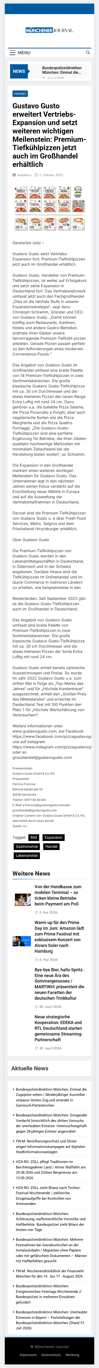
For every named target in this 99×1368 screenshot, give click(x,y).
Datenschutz (51, 1355)
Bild (34, 837)
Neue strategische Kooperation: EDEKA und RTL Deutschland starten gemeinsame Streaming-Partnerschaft (59, 1028)
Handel (20, 93)
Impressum (28, 1355)
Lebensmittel (27, 855)
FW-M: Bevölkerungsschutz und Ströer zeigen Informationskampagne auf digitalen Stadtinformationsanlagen (50, 1146)
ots (25, 826)
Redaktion (24, 175)
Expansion (53, 837)
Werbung (72, 1355)
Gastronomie (27, 846)
